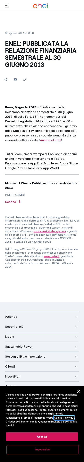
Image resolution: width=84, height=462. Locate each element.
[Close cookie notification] (78, 391)
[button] (7, 5)
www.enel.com (50, 140)
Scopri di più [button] (14, 326)
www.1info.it (51, 256)
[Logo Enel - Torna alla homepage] (40, 5)
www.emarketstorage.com (50, 231)
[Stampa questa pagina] (5, 79)
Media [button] (9, 336)
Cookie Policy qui (64, 417)
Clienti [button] (10, 366)
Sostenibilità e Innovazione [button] (25, 356)
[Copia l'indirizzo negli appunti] (25, 79)
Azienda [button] (11, 316)
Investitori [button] (13, 376)
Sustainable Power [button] (19, 346)
